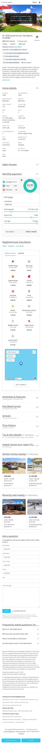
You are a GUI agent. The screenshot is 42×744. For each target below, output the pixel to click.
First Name (5, 545)
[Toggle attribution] (35, 378)
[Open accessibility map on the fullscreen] (34, 352)
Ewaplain (11, 246)
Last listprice (8, 201)
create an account (21, 18)
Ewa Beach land (20, 722)
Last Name (5, 553)
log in (12, 18)
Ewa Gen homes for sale (21, 702)
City (3, 577)
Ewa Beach (18, 47)
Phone (4, 569)
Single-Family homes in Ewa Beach (12, 716)
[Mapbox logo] (9, 378)
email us (21, 733)
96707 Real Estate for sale (25, 711)
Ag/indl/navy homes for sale (10, 699)
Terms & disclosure (9, 731)
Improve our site (20, 731)
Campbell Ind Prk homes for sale (28, 699)
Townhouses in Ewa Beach (29, 719)
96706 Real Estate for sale (10, 711)
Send (6, 611)
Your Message (6, 585)
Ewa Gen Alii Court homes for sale (12, 705)
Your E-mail (6, 561)
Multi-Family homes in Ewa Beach (12, 719)
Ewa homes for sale (8, 702)
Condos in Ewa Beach (8, 722)
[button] (12, 352)
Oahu (4, 246)
